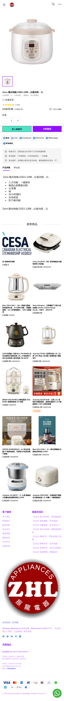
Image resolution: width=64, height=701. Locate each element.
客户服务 (6, 512)
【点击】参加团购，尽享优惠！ (45, 521)
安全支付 (6, 529)
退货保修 (6, 533)
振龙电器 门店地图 (10, 622)
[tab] (6, 168)
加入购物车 (17, 129)
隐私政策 (6, 537)
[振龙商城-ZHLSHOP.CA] (12, 4)
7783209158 (11, 668)
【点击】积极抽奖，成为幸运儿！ (46, 525)
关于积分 (6, 542)
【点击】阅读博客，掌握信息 (44, 552)
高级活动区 (37, 512)
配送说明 (6, 525)
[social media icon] (3, 636)
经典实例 (6, 546)
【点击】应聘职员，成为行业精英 (46, 548)
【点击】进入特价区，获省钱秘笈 (46, 517)
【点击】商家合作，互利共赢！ (45, 543)
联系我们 (6, 521)
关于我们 (6, 517)
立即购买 (47, 129)
